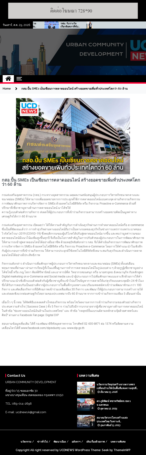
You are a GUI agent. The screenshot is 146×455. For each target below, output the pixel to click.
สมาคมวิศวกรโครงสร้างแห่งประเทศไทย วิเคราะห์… (112, 419)
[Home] (8, 78)
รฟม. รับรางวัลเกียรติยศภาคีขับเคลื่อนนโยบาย (61, 25)
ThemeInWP (122, 450)
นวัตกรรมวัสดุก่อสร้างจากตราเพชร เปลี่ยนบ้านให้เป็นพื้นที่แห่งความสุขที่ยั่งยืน (116, 386)
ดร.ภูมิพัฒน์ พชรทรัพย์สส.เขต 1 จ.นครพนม (114, 403)
